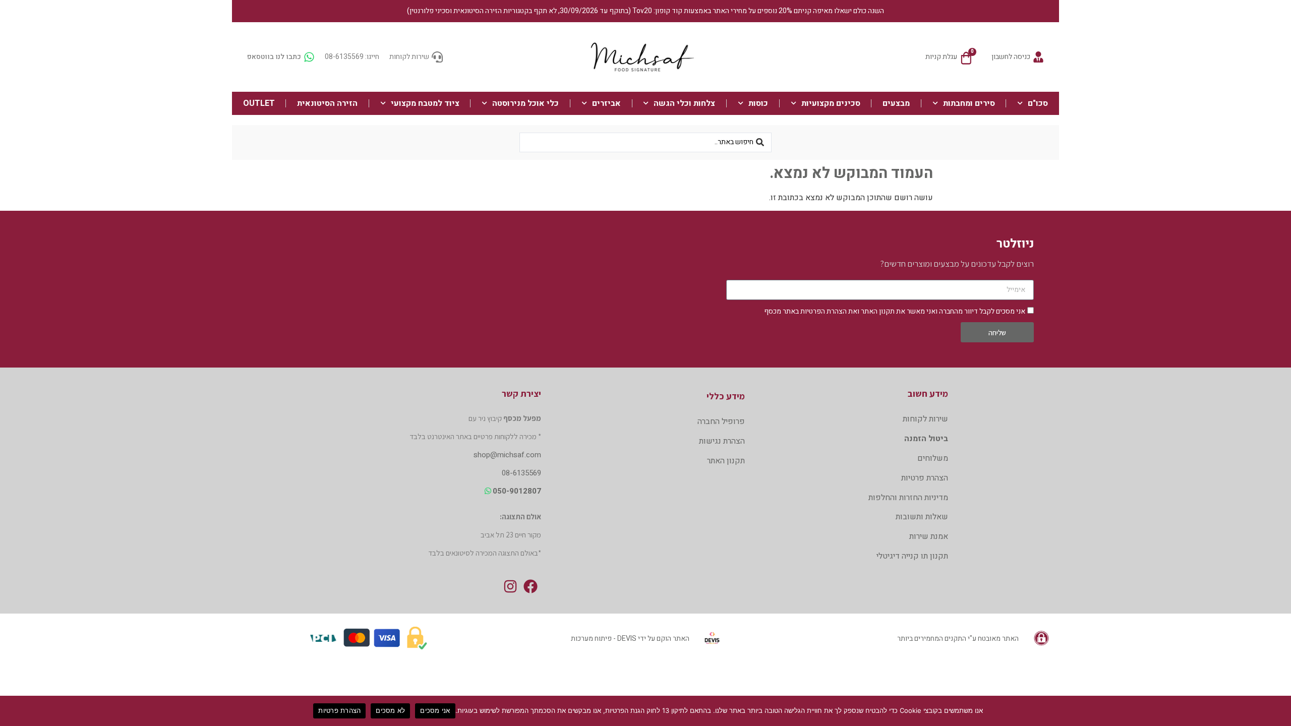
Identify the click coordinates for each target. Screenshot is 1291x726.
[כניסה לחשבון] (1038, 57)
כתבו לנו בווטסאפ (274, 56)
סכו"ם (1038, 103)
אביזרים (606, 103)
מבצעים (896, 103)
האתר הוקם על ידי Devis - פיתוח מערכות (630, 638)
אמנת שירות (928, 536)
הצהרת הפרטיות (823, 311)
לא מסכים (390, 710)
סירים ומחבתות (969, 103)
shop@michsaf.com (507, 454)
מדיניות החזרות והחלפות (908, 498)
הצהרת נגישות (721, 441)
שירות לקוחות (409, 56)
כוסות (758, 103)
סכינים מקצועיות (830, 103)
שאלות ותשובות (922, 517)
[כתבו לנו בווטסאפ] (309, 57)
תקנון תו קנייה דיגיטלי (912, 556)
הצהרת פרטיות (924, 478)
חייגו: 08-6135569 (352, 56)
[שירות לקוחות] (437, 57)
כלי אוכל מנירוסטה (525, 103)
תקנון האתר (878, 311)
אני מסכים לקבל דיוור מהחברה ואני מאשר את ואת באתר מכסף (894, 311)
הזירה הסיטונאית (327, 103)
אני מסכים (435, 710)
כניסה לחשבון (1010, 56)
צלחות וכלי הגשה (684, 103)
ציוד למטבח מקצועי (425, 103)
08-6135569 (521, 472)
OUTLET (259, 103)
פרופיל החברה (720, 421)
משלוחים (932, 458)
